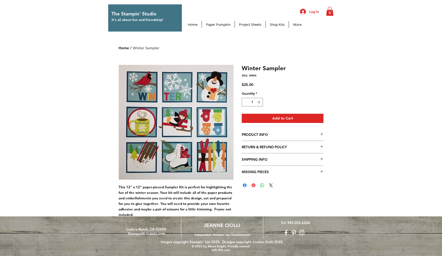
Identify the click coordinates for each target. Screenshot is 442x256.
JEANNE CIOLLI (222, 225)
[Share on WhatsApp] (262, 185)
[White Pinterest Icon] (293, 232)
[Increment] (259, 102)
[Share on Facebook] (244, 185)
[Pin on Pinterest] (253, 185)
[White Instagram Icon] (301, 232)
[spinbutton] (252, 102)
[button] (330, 11)
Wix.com (224, 250)
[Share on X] (271, 185)
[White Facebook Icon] (286, 232)
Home (124, 48)
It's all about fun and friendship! (137, 19)
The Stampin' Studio (134, 14)
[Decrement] (245, 102)
